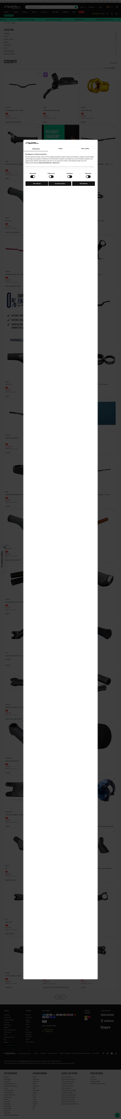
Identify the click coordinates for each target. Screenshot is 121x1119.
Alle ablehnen (83, 183)
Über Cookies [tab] (85, 148)
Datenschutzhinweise (45, 162)
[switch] (51, 176)
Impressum (56, 162)
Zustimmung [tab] (36, 148)
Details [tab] (61, 148)
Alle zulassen (37, 183)
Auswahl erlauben (60, 183)
